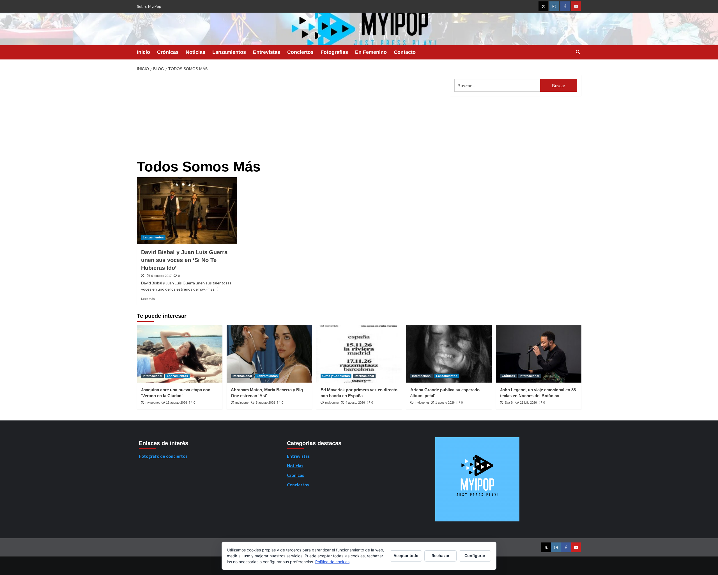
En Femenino (371, 52)
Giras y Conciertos (336, 376)
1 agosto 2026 (445, 402)
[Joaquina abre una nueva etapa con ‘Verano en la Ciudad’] (179, 353)
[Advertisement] (291, 117)
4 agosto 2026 (355, 402)
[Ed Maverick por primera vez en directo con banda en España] (359, 353)
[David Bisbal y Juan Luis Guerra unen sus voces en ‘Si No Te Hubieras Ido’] (187, 210)
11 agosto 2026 (176, 402)
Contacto (405, 52)
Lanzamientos (229, 52)
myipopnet (153, 402)
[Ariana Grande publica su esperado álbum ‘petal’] (449, 353)
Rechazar (441, 555)
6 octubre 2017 (161, 275)
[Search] (577, 52)
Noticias (195, 52)
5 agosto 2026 (265, 402)
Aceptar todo (405, 555)
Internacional (152, 376)
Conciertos (300, 52)
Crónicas (168, 52)
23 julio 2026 (528, 402)
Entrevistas (266, 52)
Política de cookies (332, 561)
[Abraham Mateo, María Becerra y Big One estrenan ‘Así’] (269, 353)
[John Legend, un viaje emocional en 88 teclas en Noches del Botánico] (538, 353)
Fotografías (334, 52)
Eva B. (509, 402)
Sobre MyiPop (149, 6)
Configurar (474, 555)
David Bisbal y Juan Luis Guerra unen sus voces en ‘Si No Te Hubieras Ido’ (184, 260)
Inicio (143, 52)
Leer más (148, 298)
